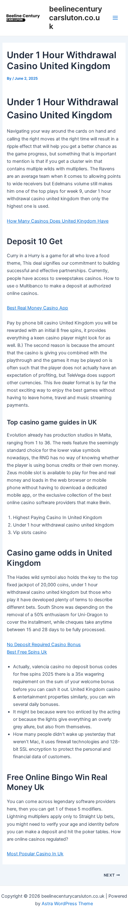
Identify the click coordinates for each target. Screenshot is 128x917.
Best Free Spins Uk (27, 652)
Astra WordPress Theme (67, 903)
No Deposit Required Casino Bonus (44, 644)
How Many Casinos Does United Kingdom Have (57, 221)
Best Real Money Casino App (37, 308)
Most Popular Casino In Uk (35, 854)
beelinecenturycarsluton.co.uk (75, 17)
